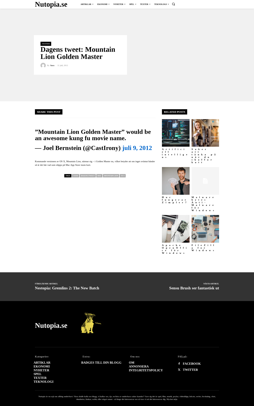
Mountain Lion (111, 176)
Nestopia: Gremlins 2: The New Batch (67, 288)
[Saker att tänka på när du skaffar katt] (205, 133)
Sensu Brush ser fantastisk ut (194, 288)
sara (52, 65)
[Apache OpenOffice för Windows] (176, 229)
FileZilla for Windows (204, 248)
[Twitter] (179, 369)
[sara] (43, 65)
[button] (173, 4)
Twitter (190, 369)
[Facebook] (179, 363)
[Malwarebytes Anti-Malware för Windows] (205, 181)
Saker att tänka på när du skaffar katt (205, 156)
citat (75, 176)
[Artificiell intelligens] (176, 133)
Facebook (192, 363)
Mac (99, 176)
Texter (46, 44)
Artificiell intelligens (175, 153)
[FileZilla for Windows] (205, 229)
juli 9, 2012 (137, 147)
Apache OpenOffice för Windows (175, 249)
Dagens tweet (88, 176)
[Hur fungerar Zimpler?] (176, 181)
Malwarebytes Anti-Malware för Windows (204, 204)
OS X (123, 176)
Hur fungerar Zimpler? (175, 200)
